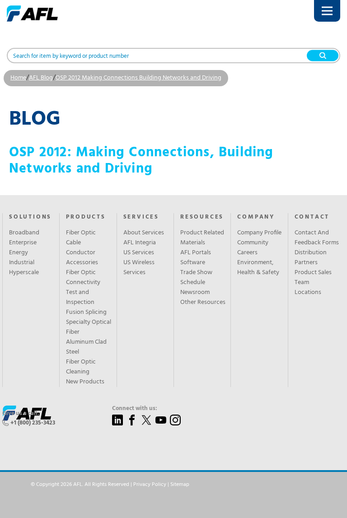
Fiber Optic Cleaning (81, 367)
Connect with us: (134, 408)
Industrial (21, 263)
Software (192, 263)
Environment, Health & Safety (258, 268)
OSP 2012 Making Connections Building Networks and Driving (138, 78)
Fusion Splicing (86, 312)
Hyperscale (24, 273)
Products (85, 217)
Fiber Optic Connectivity (83, 278)
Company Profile (259, 233)
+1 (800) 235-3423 (32, 423)
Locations (308, 293)
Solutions (30, 217)
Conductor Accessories (82, 258)
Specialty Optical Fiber (88, 327)
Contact (312, 217)
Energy (18, 253)
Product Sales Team (313, 278)
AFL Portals (195, 253)
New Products (85, 382)
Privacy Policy (149, 484)
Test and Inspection (80, 298)
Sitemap (179, 484)
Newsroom (195, 293)
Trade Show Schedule (196, 278)
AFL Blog (41, 78)
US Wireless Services (139, 268)
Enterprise (23, 243)
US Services (138, 253)
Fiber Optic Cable (81, 238)
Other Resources (202, 303)
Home (18, 78)
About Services (143, 233)
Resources (202, 217)
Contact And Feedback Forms (317, 238)
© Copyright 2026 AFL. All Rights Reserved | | (110, 484)
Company (256, 217)
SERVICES (141, 217)
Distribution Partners (311, 258)
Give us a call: (20, 413)
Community (252, 243)
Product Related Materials (202, 238)
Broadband (24, 233)
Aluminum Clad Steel (86, 347)
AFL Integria (139, 243)
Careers (247, 253)
